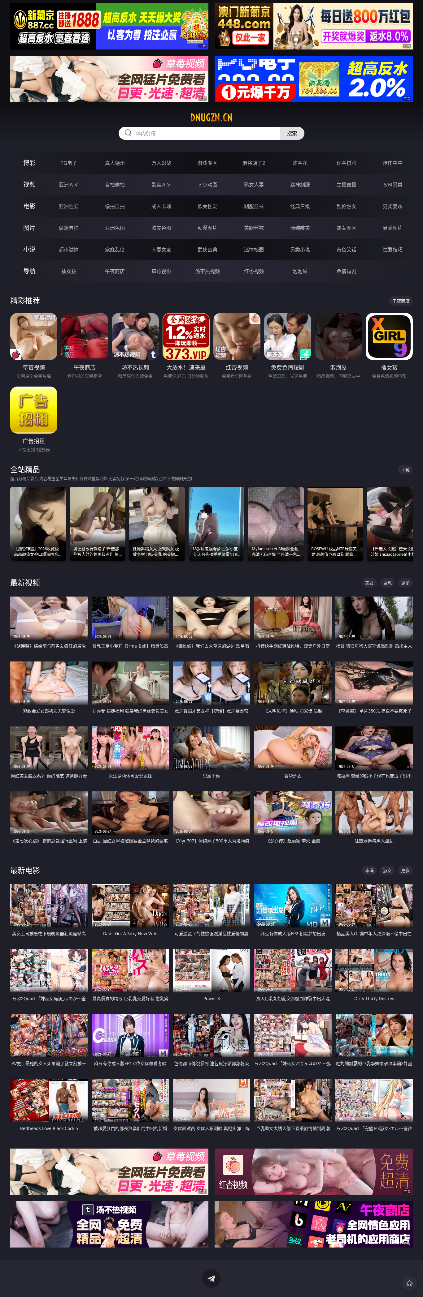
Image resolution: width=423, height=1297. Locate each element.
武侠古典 (207, 249)
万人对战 (161, 163)
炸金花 (300, 163)
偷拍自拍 (115, 206)
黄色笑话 (346, 249)
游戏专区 (207, 163)
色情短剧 (346, 271)
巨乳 (387, 583)
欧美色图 (161, 228)
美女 (369, 583)
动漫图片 (207, 228)
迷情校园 (254, 249)
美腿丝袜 (254, 228)
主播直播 (346, 184)
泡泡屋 (300, 271)
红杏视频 (254, 271)
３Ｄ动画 (207, 184)
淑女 (387, 870)
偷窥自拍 (69, 228)
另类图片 (393, 228)
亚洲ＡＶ (69, 184)
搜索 (292, 133)
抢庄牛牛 (393, 163)
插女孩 (68, 271)
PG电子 (68, 163)
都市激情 (69, 249)
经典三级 (300, 206)
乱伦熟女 (346, 206)
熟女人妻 (254, 184)
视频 (29, 184)
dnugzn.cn (211, 117)
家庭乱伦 (115, 249)
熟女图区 (346, 228)
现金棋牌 (346, 163)
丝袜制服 (300, 184)
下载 (405, 470)
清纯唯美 (300, 228)
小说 (29, 249)
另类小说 (300, 249)
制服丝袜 (254, 206)
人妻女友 (161, 249)
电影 (29, 206)
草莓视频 (161, 271)
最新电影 (25, 870)
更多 (405, 583)
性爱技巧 (393, 249)
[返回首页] (409, 1283)
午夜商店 (115, 271)
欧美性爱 (207, 206)
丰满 (369, 870)
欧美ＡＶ (161, 184)
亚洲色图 (115, 228)
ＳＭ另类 (393, 184)
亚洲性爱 (69, 206)
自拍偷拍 (115, 184)
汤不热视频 (207, 271)
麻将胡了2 (253, 163)
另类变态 (393, 206)
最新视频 (25, 582)
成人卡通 (161, 206)
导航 (29, 271)
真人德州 (115, 163)
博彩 (29, 163)
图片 (29, 228)
